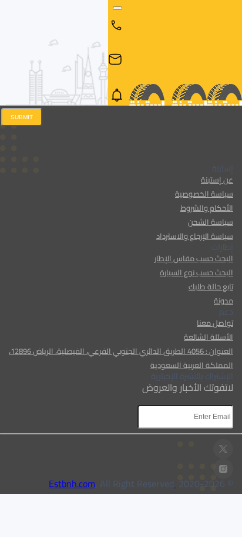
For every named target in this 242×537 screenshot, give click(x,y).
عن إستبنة (217, 180)
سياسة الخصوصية (204, 194)
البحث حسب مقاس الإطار (193, 258)
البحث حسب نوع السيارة (196, 272)
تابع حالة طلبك (211, 286)
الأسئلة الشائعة (208, 337)
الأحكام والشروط (206, 208)
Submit (22, 117)
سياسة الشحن (210, 222)
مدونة (223, 300)
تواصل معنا (215, 323)
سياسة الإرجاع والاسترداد (194, 236)
